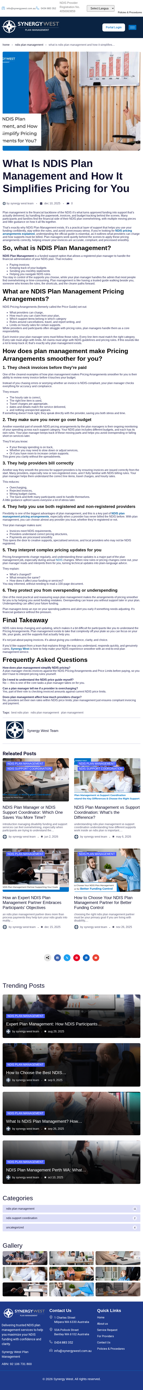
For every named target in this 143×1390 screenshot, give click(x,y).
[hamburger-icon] (132, 27)
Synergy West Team (21, 203)
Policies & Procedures (130, 12)
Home (6, 44)
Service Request (107, 1330)
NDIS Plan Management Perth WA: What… (46, 1170)
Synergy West (20, 648)
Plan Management (72, 712)
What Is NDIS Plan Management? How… (44, 1121)
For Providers (105, 1336)
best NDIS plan (20, 712)
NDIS (59, 560)
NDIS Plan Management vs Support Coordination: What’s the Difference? (107, 812)
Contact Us (103, 1342)
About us (102, 1323)
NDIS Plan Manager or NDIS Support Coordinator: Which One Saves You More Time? (33, 812)
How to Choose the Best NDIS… (36, 1072)
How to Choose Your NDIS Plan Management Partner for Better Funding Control (103, 902)
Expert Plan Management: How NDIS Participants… (54, 1024)
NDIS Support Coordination (29, 768)
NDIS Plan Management (29, 44)
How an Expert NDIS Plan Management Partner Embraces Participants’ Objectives (32, 902)
